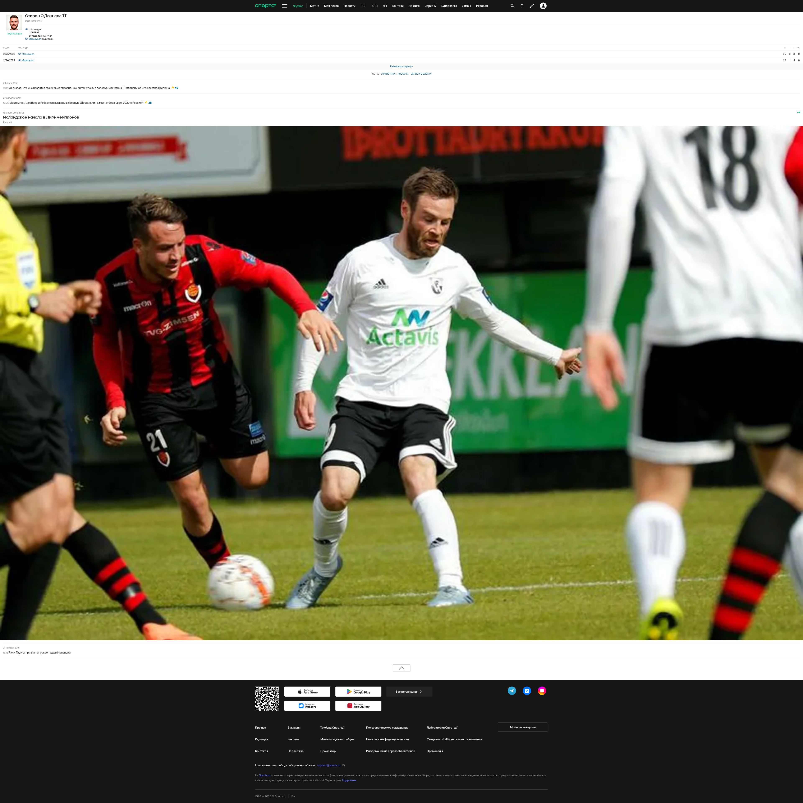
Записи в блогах (421, 73)
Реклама (293, 739)
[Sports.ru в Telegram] (513, 692)
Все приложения (407, 691)
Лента (375, 73)
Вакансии (294, 727)
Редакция (261, 739)
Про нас (260, 727)
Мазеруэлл (35, 38)
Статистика (388, 73)
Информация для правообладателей (390, 751)
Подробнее (349, 780)
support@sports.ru (328, 765)
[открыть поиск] (512, 6)
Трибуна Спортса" (332, 727)
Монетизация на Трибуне (337, 739)
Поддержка (295, 751)
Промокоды (435, 751)
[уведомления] (522, 6)
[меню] (285, 6)
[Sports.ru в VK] (528, 692)
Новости (403, 73)
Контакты (261, 751)
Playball (7, 122)
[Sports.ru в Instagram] (543, 692)
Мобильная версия (523, 727)
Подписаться (14, 33)
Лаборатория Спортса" (442, 727)
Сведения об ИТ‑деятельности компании (454, 739)
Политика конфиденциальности (387, 739)
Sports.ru (264, 775)
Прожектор (328, 751)
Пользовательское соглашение (387, 727)
